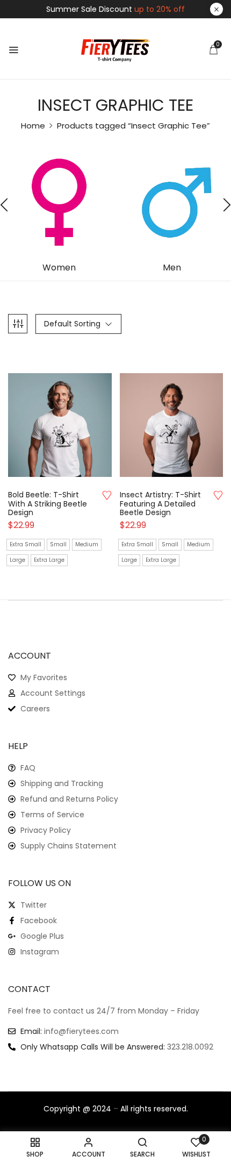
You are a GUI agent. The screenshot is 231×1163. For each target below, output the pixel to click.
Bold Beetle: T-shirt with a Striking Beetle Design (47, 503)
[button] (213, 49)
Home (33, 125)
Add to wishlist (107, 495)
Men (172, 268)
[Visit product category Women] (59, 202)
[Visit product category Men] (172, 202)
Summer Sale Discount (115, 9)
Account (29, 656)
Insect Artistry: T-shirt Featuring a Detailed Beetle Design (160, 503)
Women (59, 268)
